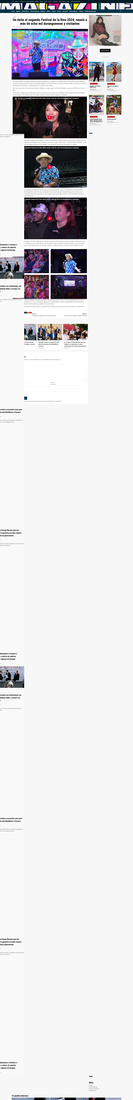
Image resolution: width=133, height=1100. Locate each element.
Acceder (91, 1085)
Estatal (45, 1)
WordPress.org (92, 1090)
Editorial (37, 1)
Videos (41, 1)
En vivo (49, 1)
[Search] (120, 11)
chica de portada (30, 1)
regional (16, 1)
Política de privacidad (75, 1)
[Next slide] (90, 1076)
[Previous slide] (90, 133)
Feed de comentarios (94, 1088)
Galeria (68, 1)
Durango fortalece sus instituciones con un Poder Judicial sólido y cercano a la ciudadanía (24, 344)
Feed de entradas (93, 1087)
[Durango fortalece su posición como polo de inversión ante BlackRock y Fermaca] (40, 350)
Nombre (15, 382)
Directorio (55, 1)
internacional (22, 1)
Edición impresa (62, 1)
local (13, 1)
